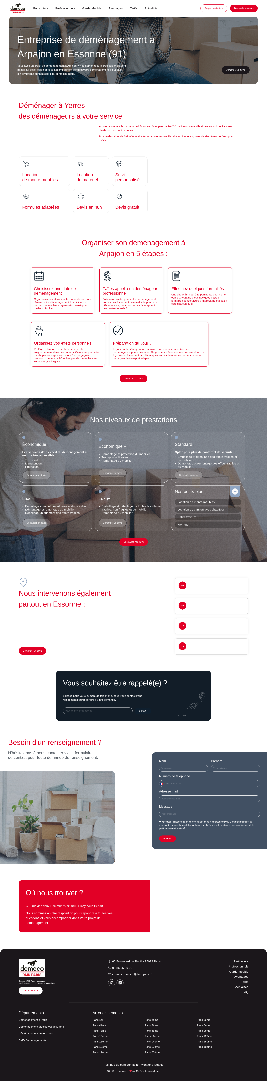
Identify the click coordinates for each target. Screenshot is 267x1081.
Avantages (116, 8)
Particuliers (40, 8)
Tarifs (133, 8)
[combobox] (162, 783)
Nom (162, 761)
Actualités (151, 8)
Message (165, 806)
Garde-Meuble (91, 8)
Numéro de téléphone (174, 776)
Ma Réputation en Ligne (148, 1071)
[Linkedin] (120, 982)
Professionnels (65, 8)
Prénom (216, 761)
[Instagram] (111, 982)
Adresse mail (168, 791)
